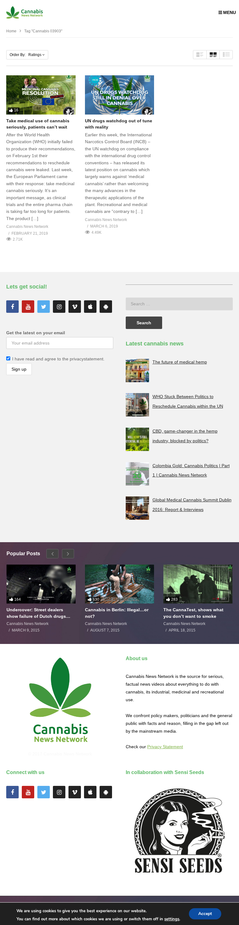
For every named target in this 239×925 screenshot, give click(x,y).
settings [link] (171, 919)
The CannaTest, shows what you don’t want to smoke (193, 612)
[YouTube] (28, 306)
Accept (205, 914)
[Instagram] (59, 306)
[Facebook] (12, 306)
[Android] (106, 306)
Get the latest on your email (35, 332)
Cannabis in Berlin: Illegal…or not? (116, 612)
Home (11, 31)
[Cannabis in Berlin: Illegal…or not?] (119, 584)
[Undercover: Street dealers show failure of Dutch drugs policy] (41, 584)
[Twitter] (43, 306)
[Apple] (90, 306)
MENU (229, 12)
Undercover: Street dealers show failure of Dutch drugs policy (36, 613)
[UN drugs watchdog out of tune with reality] (119, 94)
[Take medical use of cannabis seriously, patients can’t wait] (41, 94)
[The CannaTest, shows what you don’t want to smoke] (197, 584)
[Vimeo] (74, 306)
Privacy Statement (165, 746)
